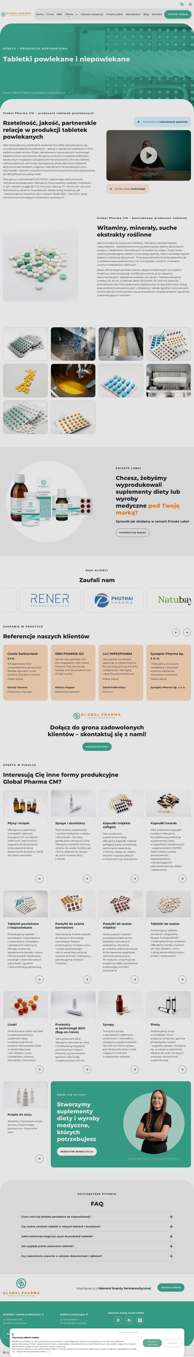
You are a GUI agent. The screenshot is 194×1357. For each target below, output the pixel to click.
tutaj (48, 1351)
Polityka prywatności (128, 1332)
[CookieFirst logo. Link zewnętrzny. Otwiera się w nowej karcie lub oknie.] (13, 1334)
